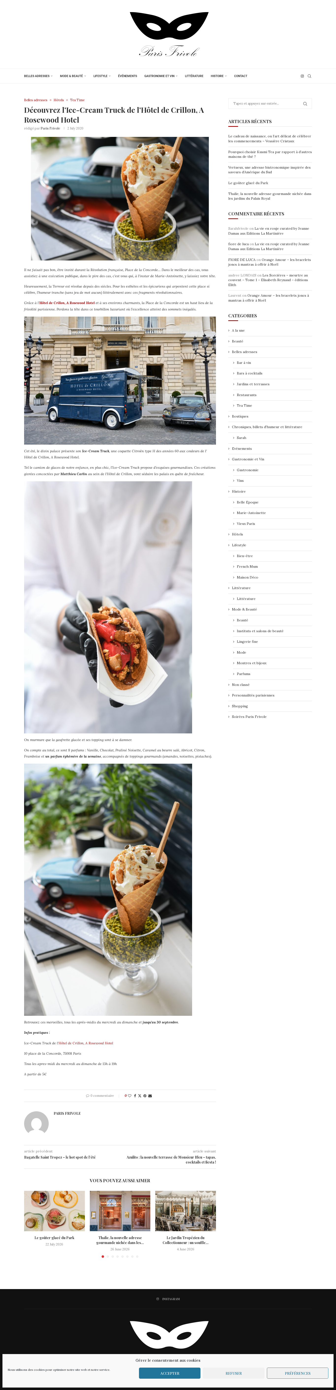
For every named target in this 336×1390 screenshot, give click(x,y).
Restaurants (247, 395)
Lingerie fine (247, 641)
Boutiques (240, 416)
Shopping (240, 706)
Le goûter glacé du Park (54, 1237)
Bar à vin (244, 362)
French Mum (247, 566)
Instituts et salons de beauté (260, 631)
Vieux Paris (246, 523)
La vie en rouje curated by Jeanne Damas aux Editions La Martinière (268, 231)
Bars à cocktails (249, 373)
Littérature (194, 76)
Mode (241, 652)
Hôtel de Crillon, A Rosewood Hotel (67, 303)
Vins (240, 480)
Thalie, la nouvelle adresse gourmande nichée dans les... (120, 1240)
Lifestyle (100, 76)
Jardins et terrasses (253, 384)
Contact (240, 76)
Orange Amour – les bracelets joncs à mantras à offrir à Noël (269, 262)
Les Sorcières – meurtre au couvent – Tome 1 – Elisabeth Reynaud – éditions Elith (268, 280)
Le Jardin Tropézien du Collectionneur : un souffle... (186, 1240)
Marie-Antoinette (251, 513)
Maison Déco (247, 577)
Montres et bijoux (251, 663)
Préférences (297, 1373)
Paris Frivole (50, 128)
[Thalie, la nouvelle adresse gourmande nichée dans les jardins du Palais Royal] (120, 1211)
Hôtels (237, 534)
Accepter (169, 1373)
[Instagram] (302, 76)
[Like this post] (129, 1096)
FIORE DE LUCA (242, 260)
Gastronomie (248, 470)
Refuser (234, 1373)
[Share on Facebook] (135, 1096)
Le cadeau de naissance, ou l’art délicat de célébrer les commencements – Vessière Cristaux (269, 138)
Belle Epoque (248, 502)
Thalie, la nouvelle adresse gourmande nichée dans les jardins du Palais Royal (269, 196)
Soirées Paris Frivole (249, 716)
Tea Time (244, 405)
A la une (238, 330)
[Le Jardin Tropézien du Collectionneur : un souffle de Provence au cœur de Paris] (185, 1211)
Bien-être (245, 556)
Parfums (243, 674)
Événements (127, 76)
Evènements (242, 448)
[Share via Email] (150, 1096)
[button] (31, 1224)
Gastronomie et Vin (159, 76)
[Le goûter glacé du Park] (54, 1211)
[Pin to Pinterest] (144, 1096)
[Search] (309, 76)
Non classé (241, 684)
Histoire (217, 76)
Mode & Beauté (71, 76)
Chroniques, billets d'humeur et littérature (267, 427)
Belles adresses (36, 76)
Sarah (241, 438)
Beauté (237, 341)
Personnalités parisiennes (253, 695)
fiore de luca (238, 244)
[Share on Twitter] (139, 1096)
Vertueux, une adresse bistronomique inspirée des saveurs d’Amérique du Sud (269, 170)
